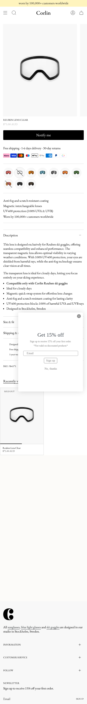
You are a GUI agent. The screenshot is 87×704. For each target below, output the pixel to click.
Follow (8, 670)
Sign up (50, 360)
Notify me (43, 135)
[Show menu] (5, 12)
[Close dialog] (79, 316)
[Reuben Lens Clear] (22, 416)
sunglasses (14, 627)
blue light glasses (31, 627)
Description (10, 235)
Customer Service (15, 657)
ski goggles (53, 627)
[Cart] (81, 12)
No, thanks (51, 368)
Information (12, 644)
